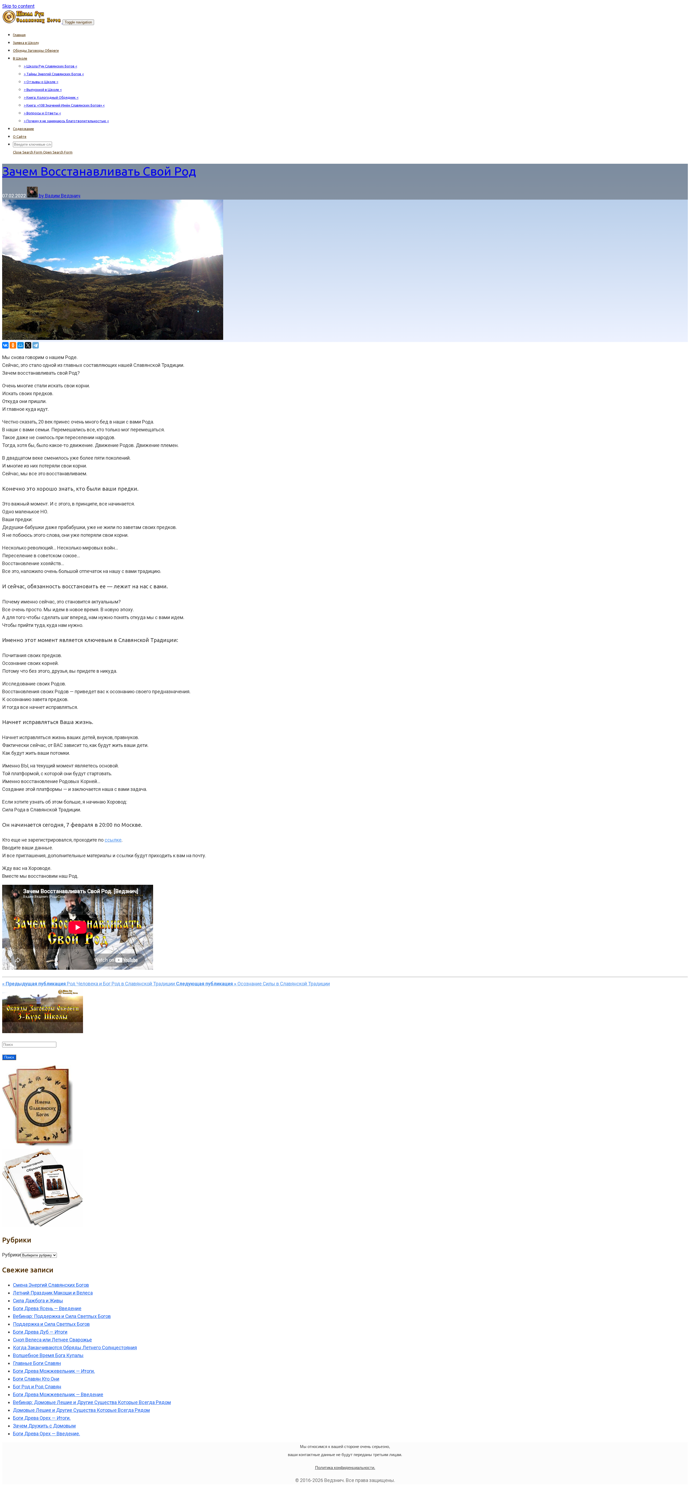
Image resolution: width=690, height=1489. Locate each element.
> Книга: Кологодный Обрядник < (51, 97)
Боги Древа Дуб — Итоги (40, 1332)
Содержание (23, 129)
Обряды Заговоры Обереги (36, 50)
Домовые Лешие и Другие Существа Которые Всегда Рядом (81, 1410)
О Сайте (19, 136)
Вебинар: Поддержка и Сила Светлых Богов (62, 1316)
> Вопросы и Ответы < (42, 113)
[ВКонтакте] (5, 345)
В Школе (20, 58)
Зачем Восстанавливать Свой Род (99, 171)
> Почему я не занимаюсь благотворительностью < (66, 121)
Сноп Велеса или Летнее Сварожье (52, 1340)
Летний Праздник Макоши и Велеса (53, 1293)
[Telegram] (35, 345)
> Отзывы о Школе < (41, 82)
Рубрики (11, 1255)
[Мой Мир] (20, 345)
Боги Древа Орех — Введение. (46, 1433)
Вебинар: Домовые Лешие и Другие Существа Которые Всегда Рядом (92, 1402)
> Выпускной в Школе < (43, 89)
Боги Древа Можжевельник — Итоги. (54, 1371)
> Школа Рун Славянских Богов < (50, 66)
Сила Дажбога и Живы (38, 1300)
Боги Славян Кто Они (36, 1379)
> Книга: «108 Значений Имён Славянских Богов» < (64, 105)
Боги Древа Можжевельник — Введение (58, 1394)
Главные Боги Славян (37, 1363)
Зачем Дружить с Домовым (44, 1426)
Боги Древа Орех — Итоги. (42, 1418)
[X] (28, 345)
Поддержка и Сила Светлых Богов (51, 1324)
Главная (19, 35)
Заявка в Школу (26, 43)
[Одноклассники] (13, 345)
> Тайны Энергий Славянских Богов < (54, 74)
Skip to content (18, 6)
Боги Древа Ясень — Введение (47, 1308)
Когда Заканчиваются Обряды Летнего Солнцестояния (75, 1347)
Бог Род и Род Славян (37, 1386)
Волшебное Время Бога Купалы (48, 1355)
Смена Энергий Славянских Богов (51, 1285)
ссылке (113, 840)
